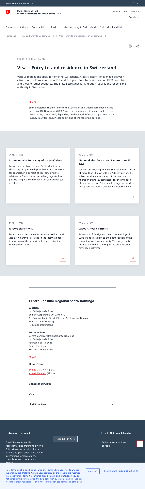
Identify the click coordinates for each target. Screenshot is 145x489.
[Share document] (137, 46)
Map (31, 357)
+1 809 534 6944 (37, 373)
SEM (31, 102)
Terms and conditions (71, 481)
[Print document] (130, 46)
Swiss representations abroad (114, 444)
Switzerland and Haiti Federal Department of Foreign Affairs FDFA (39, 12)
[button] (16, 27)
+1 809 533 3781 (37, 369)
